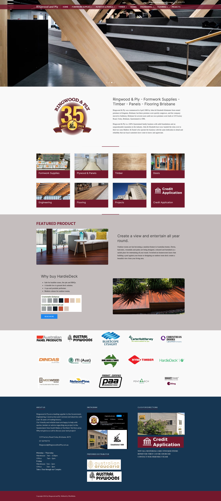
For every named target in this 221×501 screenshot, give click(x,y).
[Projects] (129, 195)
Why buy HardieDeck (59, 276)
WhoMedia (71, 496)
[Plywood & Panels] (91, 166)
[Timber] (129, 166)
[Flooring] (91, 195)
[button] (82, 7)
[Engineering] (53, 195)
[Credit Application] (168, 195)
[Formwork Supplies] (53, 166)
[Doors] (168, 166)
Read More (49, 316)
